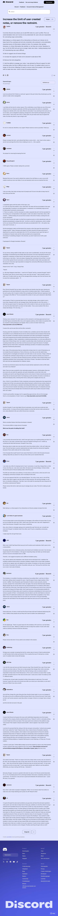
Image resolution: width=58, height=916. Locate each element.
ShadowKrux (9, 689)
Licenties (43, 878)
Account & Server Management (35, 6)
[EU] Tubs (8, 662)
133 (54, 75)
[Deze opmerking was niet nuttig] (54, 93)
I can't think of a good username (14, 515)
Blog (23, 871)
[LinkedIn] (7, 75)
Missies (24, 883)
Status (24, 856)
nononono (9, 785)
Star (7, 619)
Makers (24, 876)
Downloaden (25, 851)
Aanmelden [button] (49, 2)
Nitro (23, 853)
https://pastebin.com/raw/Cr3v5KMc (36, 396)
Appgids (24, 858)
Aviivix (8, 102)
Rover (7, 461)
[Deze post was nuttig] (54, 27)
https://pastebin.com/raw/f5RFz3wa (12, 324)
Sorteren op (46, 82)
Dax (7, 434)
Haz (7, 503)
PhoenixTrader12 (10, 161)
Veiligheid (25, 868)
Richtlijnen (43, 873)
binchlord (8, 573)
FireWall (8, 122)
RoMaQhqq (9, 647)
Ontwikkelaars (26, 881)
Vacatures (43, 853)
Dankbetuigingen (45, 876)
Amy (7, 634)
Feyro (7, 199)
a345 (7, 540)
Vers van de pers (45, 858)
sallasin (8, 89)
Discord (17, 6)
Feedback (21, 2)
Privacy (43, 868)
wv (7, 798)
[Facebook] (3, 75)
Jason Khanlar (9, 314)
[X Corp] (5, 75)
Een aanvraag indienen (32, 2)
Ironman (8, 135)
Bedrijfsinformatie (45, 881)
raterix (8, 417)
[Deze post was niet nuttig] (54, 31)
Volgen (48, 19)
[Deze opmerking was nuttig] (54, 89)
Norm (7, 173)
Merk (42, 856)
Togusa (8, 247)
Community (25, 878)
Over (42, 851)
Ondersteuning (26, 866)
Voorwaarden (44, 866)
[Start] (8, 2)
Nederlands (8, 854)
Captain (8, 26)
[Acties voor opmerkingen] (54, 96)
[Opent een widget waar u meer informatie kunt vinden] (53, 913)
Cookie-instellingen (46, 871)
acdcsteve (8, 148)
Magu (7, 186)
